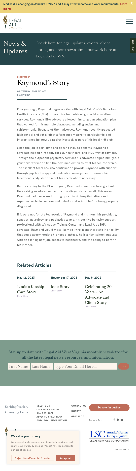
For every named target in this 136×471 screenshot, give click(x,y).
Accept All (65, 458)
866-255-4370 (45, 413)
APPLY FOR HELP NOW (49, 416)
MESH (127, 449)
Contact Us (78, 405)
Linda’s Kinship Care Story (30, 289)
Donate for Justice (109, 407)
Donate (76, 411)
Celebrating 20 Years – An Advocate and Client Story (98, 294)
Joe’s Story (60, 286)
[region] (43, 447)
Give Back (77, 416)
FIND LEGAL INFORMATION (51, 420)
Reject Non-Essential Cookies (33, 458)
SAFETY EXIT (133, 45)
